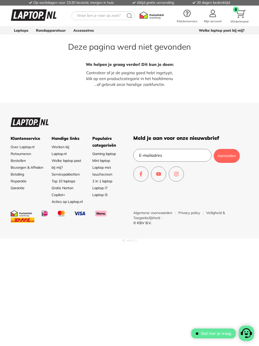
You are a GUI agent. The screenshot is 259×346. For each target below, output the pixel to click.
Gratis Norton (62, 188)
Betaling (17, 174)
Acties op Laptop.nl (67, 201)
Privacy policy (189, 212)
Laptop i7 (99, 188)
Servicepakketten (66, 174)
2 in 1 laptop (102, 181)
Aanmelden (227, 155)
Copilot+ (58, 195)
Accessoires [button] (83, 30)
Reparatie (19, 181)
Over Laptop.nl (22, 147)
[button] (213, 15)
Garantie (18, 188)
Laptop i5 (99, 195)
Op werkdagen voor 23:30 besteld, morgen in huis (73, 2)
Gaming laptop (104, 153)
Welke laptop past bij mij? (222, 30)
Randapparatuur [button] (51, 30)
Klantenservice (187, 21)
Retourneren (21, 153)
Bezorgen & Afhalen (27, 167)
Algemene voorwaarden (153, 212)
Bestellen (18, 160)
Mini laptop (101, 160)
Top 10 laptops (63, 181)
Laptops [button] (21, 30)
